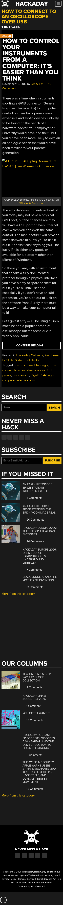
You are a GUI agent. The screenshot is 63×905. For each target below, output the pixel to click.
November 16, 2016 (14, 84)
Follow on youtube (15, 437)
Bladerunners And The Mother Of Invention (40, 578)
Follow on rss (21, 437)
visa (32, 380)
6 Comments (34, 755)
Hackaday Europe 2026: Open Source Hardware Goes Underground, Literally (40, 556)
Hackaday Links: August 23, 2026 (34, 697)
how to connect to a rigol (31, 365)
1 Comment (33, 706)
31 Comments (34, 587)
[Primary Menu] (58, 4)
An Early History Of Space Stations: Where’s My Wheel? (37, 488)
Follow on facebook (4, 437)
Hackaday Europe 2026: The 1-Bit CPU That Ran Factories (40, 531)
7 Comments (34, 569)
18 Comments (35, 789)
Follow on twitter (9, 437)
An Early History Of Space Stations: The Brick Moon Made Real (39, 509)
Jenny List (37, 84)
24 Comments (35, 541)
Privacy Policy (9, 879)
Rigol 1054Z (39, 375)
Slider (19, 360)
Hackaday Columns (29, 355)
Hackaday (31, 3)
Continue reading (38, 346)
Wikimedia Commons (31, 203)
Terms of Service (26, 879)
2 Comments (34, 687)
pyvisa (6, 375)
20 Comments (35, 519)
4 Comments (34, 498)
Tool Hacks (31, 360)
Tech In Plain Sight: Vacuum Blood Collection (37, 677)
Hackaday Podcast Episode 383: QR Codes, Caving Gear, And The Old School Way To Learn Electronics (39, 741)
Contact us (27, 437)
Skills (9, 360)
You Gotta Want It (36, 713)
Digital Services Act (46, 879)
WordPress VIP (38, 886)
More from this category (18, 594)
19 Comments (35, 720)
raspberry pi (21, 375)
